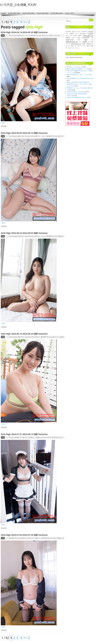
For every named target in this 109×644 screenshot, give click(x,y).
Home (3, 13)
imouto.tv (88, 35)
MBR (86, 40)
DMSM (67, 33)
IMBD (79, 36)
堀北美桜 (33, 35)
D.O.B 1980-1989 (14, 13)
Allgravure (74, 31)
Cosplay (90, 32)
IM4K (75, 35)
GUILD (67, 35)
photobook (76, 43)
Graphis (90, 33)
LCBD (73, 37)
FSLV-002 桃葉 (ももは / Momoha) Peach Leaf (80, 78)
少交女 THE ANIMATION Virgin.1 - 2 (77, 97)
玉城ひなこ (32, 437)
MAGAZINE (70, 40)
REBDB (88, 44)
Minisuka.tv (72, 41)
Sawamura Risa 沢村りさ (32, 136)
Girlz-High (3, 126)
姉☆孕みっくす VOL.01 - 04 (75, 67)
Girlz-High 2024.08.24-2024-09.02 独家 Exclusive (24, 233)
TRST (81, 46)
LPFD (92, 37)
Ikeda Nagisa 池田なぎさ (16, 35)
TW (66, 48)
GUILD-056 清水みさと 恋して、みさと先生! (79, 74)
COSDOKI (84, 31)
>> (25, 22)
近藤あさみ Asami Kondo (43, 437)
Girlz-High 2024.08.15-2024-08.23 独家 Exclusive (24, 333)
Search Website (91, 20)
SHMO (78, 45)
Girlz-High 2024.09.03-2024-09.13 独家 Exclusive (24, 132)
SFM (75, 46)
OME (92, 42)
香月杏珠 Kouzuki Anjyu (49, 538)
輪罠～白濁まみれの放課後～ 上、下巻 (78, 69)
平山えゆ (38, 35)
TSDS (87, 46)
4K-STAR (68, 31)
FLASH (76, 33)
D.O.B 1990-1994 (28, 13)
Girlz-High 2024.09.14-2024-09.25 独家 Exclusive (24, 32)
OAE (89, 41)
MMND (80, 41)
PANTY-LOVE (68, 43)
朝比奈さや (18, 437)
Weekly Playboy (71, 47)
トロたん (27, 35)
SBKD (69, 45)
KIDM (68, 38)
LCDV (78, 38)
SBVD (72, 46)
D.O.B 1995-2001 (43, 13)
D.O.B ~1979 (69, 13)
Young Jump (77, 47)
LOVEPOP (85, 38)
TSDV (91, 46)
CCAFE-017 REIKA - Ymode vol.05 (76, 92)
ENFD (72, 33)
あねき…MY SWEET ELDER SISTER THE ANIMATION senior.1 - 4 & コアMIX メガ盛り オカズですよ (79, 84)
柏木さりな (45, 35)
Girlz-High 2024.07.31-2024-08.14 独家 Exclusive (24, 434)
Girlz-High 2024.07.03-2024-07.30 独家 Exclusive (24, 534)
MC (92, 40)
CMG (79, 31)
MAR (79, 40)
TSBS (84, 46)
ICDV (71, 35)
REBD (83, 44)
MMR (85, 42)
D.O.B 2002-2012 (57, 13)
